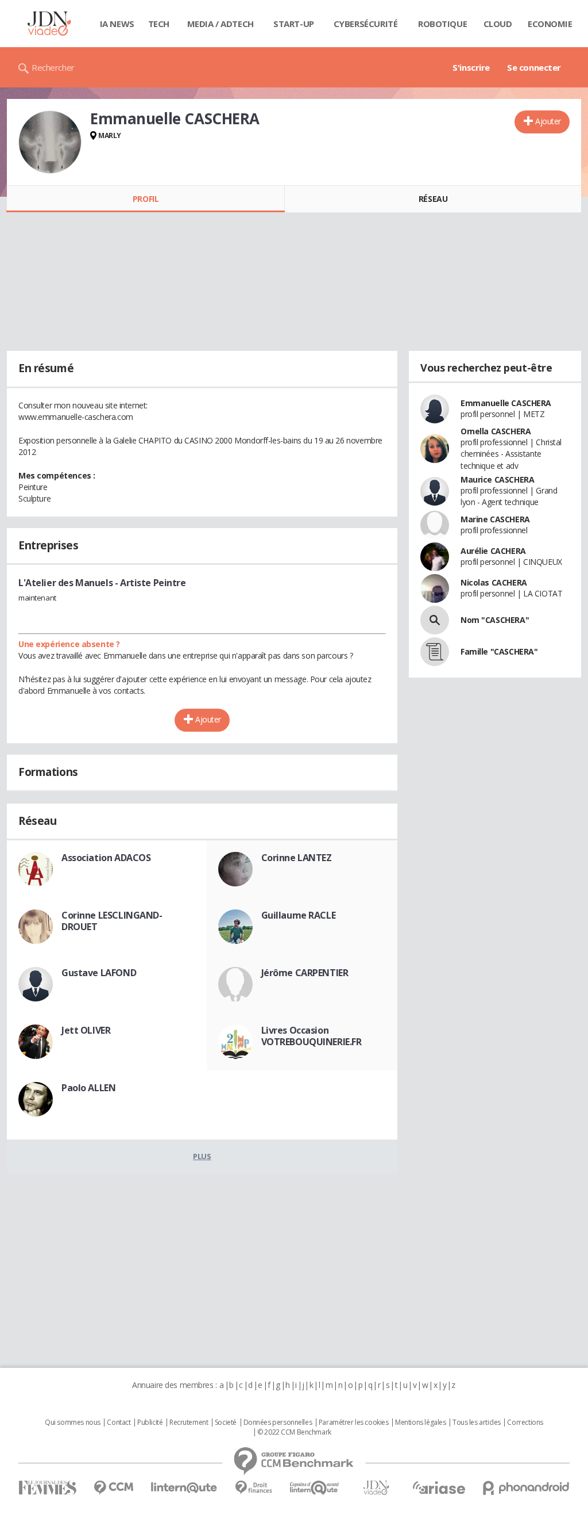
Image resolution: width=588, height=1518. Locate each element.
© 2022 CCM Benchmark (294, 1432)
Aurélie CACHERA (493, 550)
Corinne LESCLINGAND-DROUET (112, 921)
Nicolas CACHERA (494, 582)
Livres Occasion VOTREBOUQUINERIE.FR (311, 1036)
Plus (202, 1156)
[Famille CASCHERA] (434, 651)
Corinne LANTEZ (296, 857)
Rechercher (53, 67)
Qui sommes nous (72, 1422)
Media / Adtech (220, 23)
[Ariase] (438, 1487)
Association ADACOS (105, 857)
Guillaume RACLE (298, 915)
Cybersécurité (366, 23)
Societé (226, 1422)
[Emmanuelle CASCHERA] (50, 142)
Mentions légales (420, 1422)
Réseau (433, 198)
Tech (158, 23)
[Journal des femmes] (47, 1488)
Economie (550, 23)
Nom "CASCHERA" (495, 619)
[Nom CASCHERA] (434, 620)
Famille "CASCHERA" (499, 651)
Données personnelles (277, 1422)
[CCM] (113, 1488)
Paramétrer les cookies (354, 1422)
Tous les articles (476, 1422)
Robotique (442, 23)
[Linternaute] (184, 1487)
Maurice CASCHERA (497, 479)
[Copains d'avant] (315, 1488)
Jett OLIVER (85, 1030)
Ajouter (548, 121)
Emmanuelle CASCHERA (506, 402)
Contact (118, 1422)
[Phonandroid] (526, 1488)
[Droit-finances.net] (253, 1488)
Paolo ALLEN (88, 1087)
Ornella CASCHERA (496, 431)
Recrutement (188, 1422)
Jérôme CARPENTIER (305, 972)
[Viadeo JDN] (376, 1488)
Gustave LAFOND (98, 972)
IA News (117, 23)
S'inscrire (471, 67)
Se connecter (534, 67)
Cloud (497, 23)
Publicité (150, 1422)
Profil (145, 198)
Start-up (293, 23)
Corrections (525, 1422)
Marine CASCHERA (495, 519)
